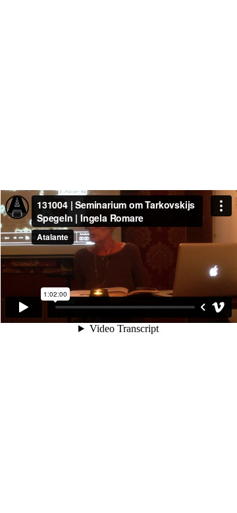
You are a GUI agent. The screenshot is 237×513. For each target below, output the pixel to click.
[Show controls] (203, 307)
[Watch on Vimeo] (218, 307)
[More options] (221, 205)
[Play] (23, 307)
